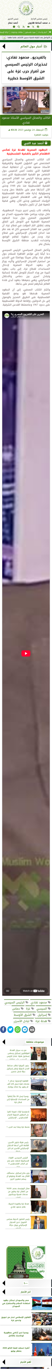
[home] (50, 32)
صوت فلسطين (30, 32)
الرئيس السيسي (15, 1002)
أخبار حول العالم (31, 46)
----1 (26, 1283)
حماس (16, 1008)
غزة (28, 1008)
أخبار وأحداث (42, 32)
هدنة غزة (41, 1021)
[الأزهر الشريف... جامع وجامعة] (26, 1262)
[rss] (23, 27)
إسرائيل (43, 1015)
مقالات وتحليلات (17, 32)
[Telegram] (25, 1029)
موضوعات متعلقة (35, 1042)
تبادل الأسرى (22, 1021)
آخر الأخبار (26, 1292)
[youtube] (28, 27)
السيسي (42, 1008)
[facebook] (38, 27)
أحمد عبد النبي (34, 143)
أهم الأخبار (25, 1362)
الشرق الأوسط (23, 1015)
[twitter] (33, 27)
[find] (19, 27)
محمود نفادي (39, 1002)
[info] (14, 27)
